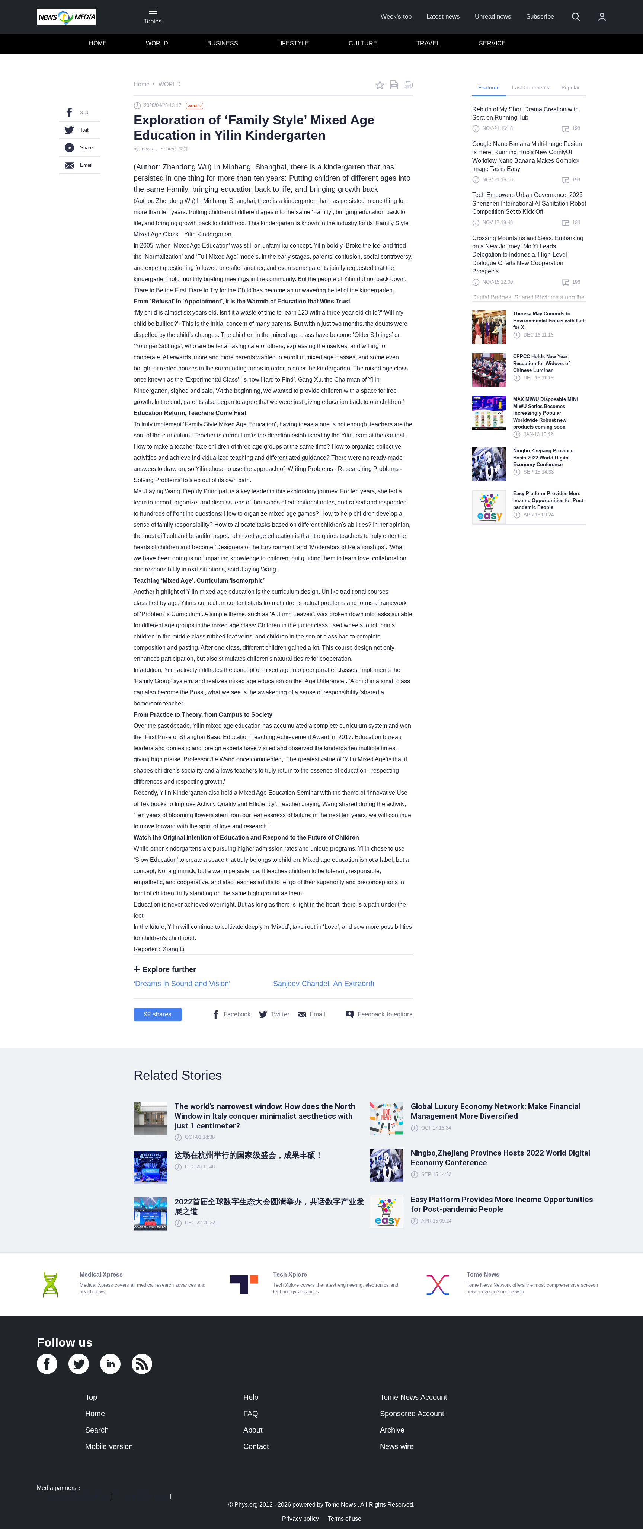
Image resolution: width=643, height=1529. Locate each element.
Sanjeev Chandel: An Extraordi (323, 983)
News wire (397, 1446)
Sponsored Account (412, 1413)
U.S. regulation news (140, 1496)
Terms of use (344, 1519)
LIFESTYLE (293, 43)
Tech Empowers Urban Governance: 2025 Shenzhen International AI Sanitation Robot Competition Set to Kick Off (529, 203)
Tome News (340, 1504)
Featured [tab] (489, 87)
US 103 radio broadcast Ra (73, 1496)
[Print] (408, 84)
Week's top (396, 16)
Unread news (493, 16)
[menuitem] (98, 43)
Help (250, 1397)
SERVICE (492, 43)
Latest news (443, 16)
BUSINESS (222, 43)
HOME (98, 43)
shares (158, 1014)
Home (95, 1413)
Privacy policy (300, 1519)
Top (91, 1397)
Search (97, 1430)
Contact (256, 1446)
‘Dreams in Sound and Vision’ (182, 983)
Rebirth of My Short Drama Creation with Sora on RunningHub (525, 113)
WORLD (157, 43)
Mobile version (109, 1446)
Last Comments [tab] (530, 87)
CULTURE (363, 43)
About (253, 1430)
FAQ (250, 1413)
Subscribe (540, 16)
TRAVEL (428, 43)
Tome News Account (413, 1397)
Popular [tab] (571, 87)
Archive (392, 1430)
